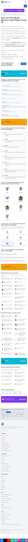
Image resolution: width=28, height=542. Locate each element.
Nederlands (4, 414)
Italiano (23, 412)
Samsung (3, 485)
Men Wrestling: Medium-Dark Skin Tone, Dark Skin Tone (20, 334)
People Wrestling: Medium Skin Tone (7, 354)
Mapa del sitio (3, 532)
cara (6, 393)
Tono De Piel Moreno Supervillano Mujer (20, 289)
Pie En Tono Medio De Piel (20, 348)
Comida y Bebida (4, 448)
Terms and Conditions (5, 515)
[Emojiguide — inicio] (2, 424)
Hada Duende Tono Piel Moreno (20, 309)
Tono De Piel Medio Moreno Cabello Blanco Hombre (7, 344)
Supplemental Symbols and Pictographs (10, 115)
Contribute (3, 513)
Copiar (23, 63)
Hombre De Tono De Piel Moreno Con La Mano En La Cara (20, 329)
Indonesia (20, 416)
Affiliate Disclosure (5, 518)
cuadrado (15, 393)
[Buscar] (25, 6)
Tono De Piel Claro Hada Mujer (7, 380)
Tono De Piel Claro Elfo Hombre (20, 302)
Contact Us (3, 522)
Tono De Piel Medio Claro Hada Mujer (7, 373)
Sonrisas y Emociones (5, 465)
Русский (16, 414)
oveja (20, 393)
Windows (3, 481)
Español (8, 412)
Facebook (3, 480)
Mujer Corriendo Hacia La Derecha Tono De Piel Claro (7, 320)
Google (2, 478)
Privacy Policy (4, 516)
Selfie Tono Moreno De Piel (20, 344)
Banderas (3, 437)
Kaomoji (3, 506)
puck (3, 393)
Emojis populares (4, 502)
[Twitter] (5, 431)
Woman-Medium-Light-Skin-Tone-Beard (7, 316)
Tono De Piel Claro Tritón (7, 302)
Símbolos (3, 441)
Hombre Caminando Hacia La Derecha (7, 333)
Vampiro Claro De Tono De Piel (6, 282)
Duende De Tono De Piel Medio (20, 384)
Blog (2, 504)
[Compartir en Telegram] (16, 540)
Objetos (3, 439)
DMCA (2, 520)
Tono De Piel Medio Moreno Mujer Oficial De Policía (7, 324)
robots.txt (9, 532)
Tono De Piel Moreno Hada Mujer (20, 376)
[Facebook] (2, 431)
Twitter (2, 483)
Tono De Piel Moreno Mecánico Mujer (20, 320)
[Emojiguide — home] (6, 2)
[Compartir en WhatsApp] (12, 540)
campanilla (4, 54)
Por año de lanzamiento (6, 498)
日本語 (3, 416)
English (3, 412)
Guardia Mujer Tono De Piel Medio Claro (7, 329)
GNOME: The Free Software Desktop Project (10, 524)
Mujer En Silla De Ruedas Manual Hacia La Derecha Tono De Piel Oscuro (7, 349)
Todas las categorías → (6, 471)
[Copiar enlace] (22, 540)
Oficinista (18, 316)
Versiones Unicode (5, 500)
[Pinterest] (8, 431)
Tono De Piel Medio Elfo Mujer (20, 286)
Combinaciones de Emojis (6, 494)
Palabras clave (4, 496)
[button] (14, 86)
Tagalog (3, 418)
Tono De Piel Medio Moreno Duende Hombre (20, 380)
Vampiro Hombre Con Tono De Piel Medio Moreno (7, 289)
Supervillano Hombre (7, 305)
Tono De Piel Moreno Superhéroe (20, 279)
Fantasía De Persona (5, 14)
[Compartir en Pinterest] (8, 540)
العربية (12, 416)
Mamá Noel (18, 282)
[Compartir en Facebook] (1, 540)
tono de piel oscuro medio (7, 58)
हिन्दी (16, 416)
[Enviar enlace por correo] (26, 540)
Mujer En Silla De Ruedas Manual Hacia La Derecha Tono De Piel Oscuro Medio (7, 339)
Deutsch (13, 412)
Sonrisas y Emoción (5, 445)
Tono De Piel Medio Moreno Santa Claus (7, 279)
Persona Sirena (6, 297)
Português (11, 414)
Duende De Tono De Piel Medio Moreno (7, 376)
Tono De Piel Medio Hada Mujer (20, 373)
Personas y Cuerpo (13, 13)
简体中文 (21, 414)
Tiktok (2, 489)
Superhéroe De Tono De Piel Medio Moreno (20, 297)
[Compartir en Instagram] (19, 540)
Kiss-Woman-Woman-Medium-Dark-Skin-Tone (20, 324)
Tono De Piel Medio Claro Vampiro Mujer (7, 309)
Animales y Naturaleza (6, 446)
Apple (2, 476)
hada (9, 54)
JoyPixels (3, 487)
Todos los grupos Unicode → (7, 450)
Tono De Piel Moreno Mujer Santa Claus (7, 294)
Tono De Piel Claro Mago (20, 294)
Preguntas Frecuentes (5, 507)
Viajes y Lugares (4, 443)
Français (18, 412)
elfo (10, 393)
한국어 (8, 416)
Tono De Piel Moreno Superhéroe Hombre (7, 286)
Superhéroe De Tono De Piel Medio (20, 305)
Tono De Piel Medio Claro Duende (7, 384)
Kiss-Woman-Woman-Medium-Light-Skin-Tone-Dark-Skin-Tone (20, 354)
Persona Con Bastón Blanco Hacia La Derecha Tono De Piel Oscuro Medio (20, 339)
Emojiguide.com (4, 13)
